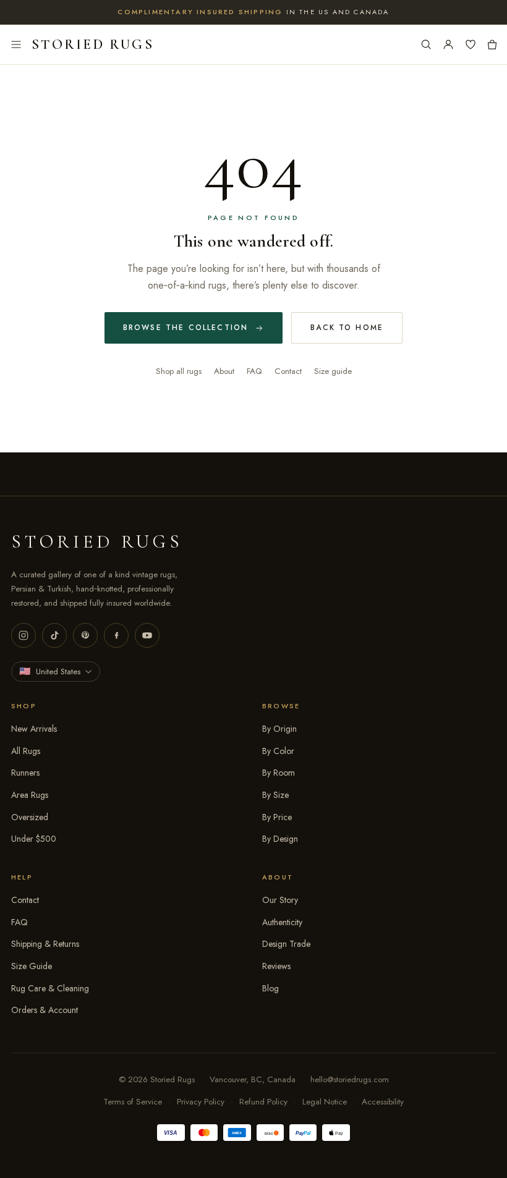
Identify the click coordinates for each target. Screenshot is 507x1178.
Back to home (346, 327)
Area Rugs (29, 795)
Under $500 (33, 839)
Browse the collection (185, 327)
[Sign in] (448, 44)
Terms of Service (132, 1102)
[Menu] (16, 44)
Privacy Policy (200, 1102)
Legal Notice (324, 1102)
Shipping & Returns (45, 944)
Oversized (29, 817)
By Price (277, 817)
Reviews (276, 966)
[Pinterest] (85, 635)
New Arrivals (34, 728)
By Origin (279, 728)
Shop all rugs (179, 371)
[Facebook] (116, 635)
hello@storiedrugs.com (349, 1079)
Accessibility (383, 1102)
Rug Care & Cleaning (50, 988)
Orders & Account (44, 1010)
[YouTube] (147, 635)
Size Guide (31, 966)
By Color (278, 751)
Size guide (333, 371)
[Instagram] (23, 635)
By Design (280, 839)
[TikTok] (54, 635)
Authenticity (282, 922)
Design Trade (286, 944)
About (224, 371)
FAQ (254, 371)
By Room (278, 772)
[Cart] (492, 44)
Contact (288, 371)
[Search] (426, 44)
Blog (270, 988)
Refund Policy (263, 1102)
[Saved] (470, 44)
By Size (275, 795)
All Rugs (25, 751)
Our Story (280, 900)
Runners (25, 772)
